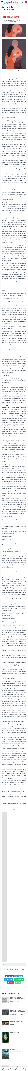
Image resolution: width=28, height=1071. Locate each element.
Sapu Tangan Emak (15, 1032)
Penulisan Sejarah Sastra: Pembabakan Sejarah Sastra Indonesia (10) (17, 1023)
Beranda (5, 12)
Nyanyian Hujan (14, 1049)
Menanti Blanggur (14, 1066)
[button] (10, 976)
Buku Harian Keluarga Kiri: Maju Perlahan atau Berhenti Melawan (17, 999)
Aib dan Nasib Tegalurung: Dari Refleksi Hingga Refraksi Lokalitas (17, 1012)
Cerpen (9, 12)
